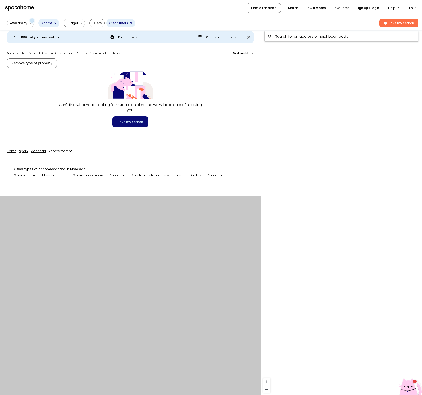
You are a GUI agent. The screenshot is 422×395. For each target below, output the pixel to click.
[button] (394, 8)
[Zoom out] (266, 389)
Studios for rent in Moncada (36, 175)
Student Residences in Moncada (98, 175)
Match (293, 8)
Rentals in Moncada (206, 175)
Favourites (341, 8)
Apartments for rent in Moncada (157, 175)
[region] (341, 211)
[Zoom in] (266, 382)
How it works (315, 8)
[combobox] (341, 36)
